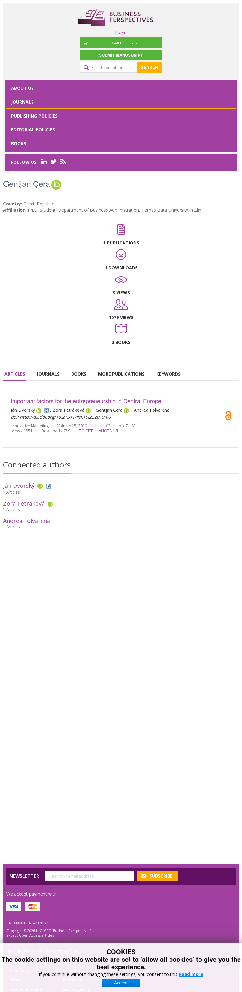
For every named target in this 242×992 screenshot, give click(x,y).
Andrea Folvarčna (26, 521)
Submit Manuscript (121, 55)
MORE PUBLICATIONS (121, 374)
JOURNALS (48, 374)
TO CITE (86, 430)
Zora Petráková (24, 503)
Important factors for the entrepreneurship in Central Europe (86, 401)
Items (124, 43)
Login (121, 32)
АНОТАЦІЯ (108, 430)
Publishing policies (34, 116)
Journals (22, 102)
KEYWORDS (168, 374)
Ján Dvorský (19, 485)
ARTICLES (14, 374)
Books (18, 143)
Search (149, 67)
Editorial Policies (33, 130)
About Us (22, 88)
